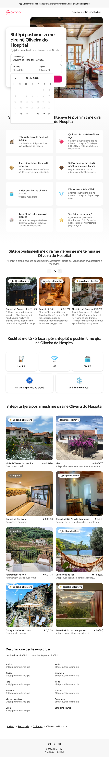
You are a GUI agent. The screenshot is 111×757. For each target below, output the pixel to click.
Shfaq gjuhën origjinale (79, 3)
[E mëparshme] (49, 271)
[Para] (60, 271)
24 (15, 113)
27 (32, 113)
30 (49, 113)
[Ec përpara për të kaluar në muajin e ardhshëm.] (49, 78)
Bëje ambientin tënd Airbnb (86, 12)
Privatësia (49, 752)
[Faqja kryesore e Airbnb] (13, 12)
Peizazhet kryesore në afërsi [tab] (45, 655)
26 (26, 113)
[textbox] (23, 70)
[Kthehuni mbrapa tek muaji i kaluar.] (15, 78)
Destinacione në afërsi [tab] (16, 655)
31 (15, 119)
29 (43, 113)
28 (38, 113)
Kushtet (60, 752)
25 (21, 113)
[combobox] (36, 60)
